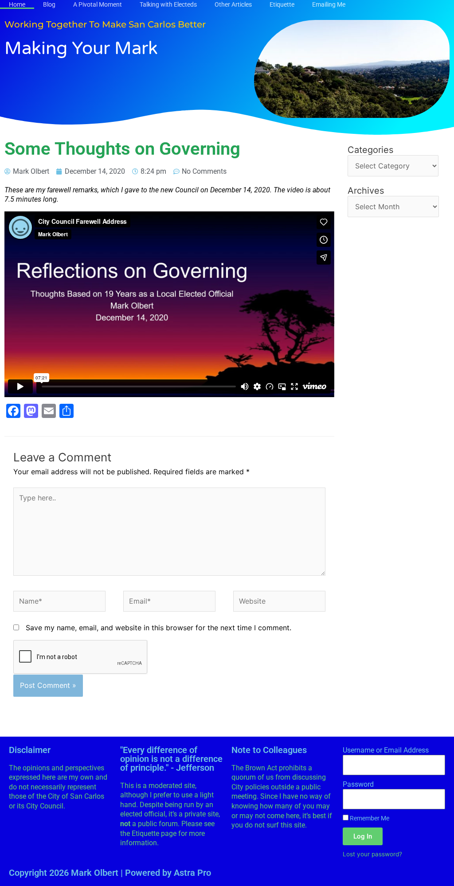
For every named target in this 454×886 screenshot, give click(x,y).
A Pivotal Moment (97, 4)
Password (358, 784)
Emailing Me (328, 4)
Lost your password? (372, 854)
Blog (49, 4)
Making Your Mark (81, 48)
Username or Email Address (386, 750)
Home (17, 4)
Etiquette (282, 4)
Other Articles (233, 4)
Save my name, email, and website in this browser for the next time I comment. (158, 627)
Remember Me (368, 818)
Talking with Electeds (168, 4)
